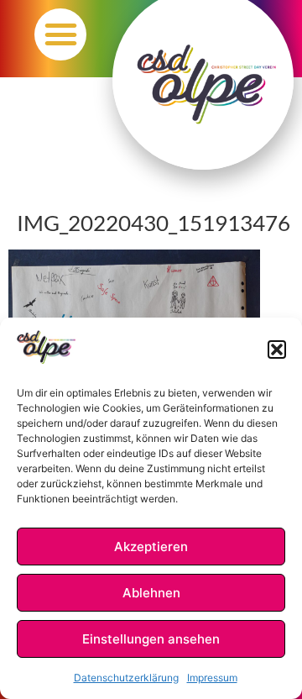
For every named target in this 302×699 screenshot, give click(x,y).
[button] (276, 349)
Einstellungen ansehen (151, 639)
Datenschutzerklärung (126, 677)
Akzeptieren (151, 546)
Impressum (212, 677)
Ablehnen (151, 593)
